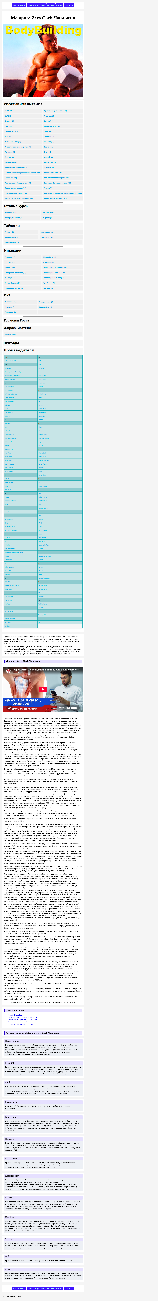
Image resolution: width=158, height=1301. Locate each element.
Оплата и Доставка (36, 5)
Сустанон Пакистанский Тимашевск (22, 1017)
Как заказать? (19, 5)
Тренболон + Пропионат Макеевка (22, 1019)
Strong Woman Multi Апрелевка (20, 1024)
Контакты (68, 5)
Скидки (50, 5)
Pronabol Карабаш (15, 1015)
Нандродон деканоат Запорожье (22, 1022)
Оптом (59, 5)
